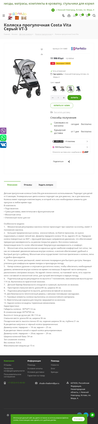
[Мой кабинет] (69, 15)
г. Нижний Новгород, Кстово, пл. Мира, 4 (75, 10)
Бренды (54, 372)
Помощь (31, 365)
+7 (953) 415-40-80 (16, 382)
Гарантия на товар (36, 375)
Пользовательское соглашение (12, 375)
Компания (9, 361)
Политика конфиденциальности (14, 369)
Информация (34, 361)
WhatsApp (92, 415)
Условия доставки (35, 372)
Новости (55, 365)
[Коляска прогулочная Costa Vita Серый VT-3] (26, 78)
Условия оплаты (35, 368)
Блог (53, 368)
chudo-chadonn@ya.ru (49, 383)
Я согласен (78, 419)
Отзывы (7, 365)
